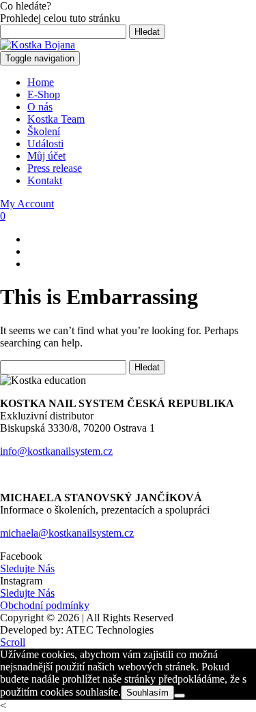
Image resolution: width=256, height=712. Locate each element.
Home (40, 82)
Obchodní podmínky (44, 605)
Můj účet (46, 156)
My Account (27, 203)
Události (45, 143)
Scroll (12, 642)
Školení (43, 131)
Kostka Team (56, 119)
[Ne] (179, 696)
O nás (40, 107)
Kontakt (44, 180)
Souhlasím (147, 692)
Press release (54, 168)
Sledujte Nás (27, 568)
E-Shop (43, 94)
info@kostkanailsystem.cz (56, 451)
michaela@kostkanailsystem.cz (67, 533)
